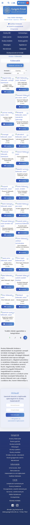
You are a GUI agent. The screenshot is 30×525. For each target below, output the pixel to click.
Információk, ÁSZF (15, 468)
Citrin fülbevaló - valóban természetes (22, 246)
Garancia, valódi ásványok (15, 492)
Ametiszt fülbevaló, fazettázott (8, 159)
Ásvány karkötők (15, 444)
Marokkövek (15, 460)
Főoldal (11, 56)
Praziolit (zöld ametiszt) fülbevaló (22, 226)
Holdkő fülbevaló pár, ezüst (22, 209)
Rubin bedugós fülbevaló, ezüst (8, 209)
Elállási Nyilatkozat (15, 494)
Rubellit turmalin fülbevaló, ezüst (22, 174)
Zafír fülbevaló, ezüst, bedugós (22, 83)
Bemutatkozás (15, 471)
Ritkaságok (15, 447)
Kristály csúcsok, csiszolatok (15, 455)
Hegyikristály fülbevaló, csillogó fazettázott (7, 85)
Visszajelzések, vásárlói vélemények (15, 489)
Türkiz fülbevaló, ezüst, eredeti (22, 192)
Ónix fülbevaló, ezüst (7, 300)
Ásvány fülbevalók (15, 439)
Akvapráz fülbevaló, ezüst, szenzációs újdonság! (22, 122)
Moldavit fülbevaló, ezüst (22, 300)
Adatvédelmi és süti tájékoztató (15, 473)
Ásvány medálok (15, 452)
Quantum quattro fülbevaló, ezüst (7, 318)
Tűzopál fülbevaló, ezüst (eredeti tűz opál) (7, 229)
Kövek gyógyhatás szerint (15, 458)
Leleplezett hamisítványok (15, 483)
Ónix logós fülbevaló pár (22, 263)
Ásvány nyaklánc (15, 449)
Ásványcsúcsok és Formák (15, 53)
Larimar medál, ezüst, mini (7, 118)
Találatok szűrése (15, 65)
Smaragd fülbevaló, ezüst (8, 140)
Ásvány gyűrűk (15, 441)
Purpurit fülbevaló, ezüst (8, 192)
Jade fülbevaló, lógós (7, 280)
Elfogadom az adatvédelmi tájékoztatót (16, 420)
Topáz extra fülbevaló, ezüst (8, 263)
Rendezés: (7, 70)
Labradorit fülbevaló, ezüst (22, 140)
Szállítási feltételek (15, 476)
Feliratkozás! (15, 415)
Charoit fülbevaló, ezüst (22, 157)
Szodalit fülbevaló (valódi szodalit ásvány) (22, 283)
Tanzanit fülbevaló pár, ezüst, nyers (22, 100)
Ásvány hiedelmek (15, 486)
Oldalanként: (7, 73)
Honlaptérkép (14, 497)
